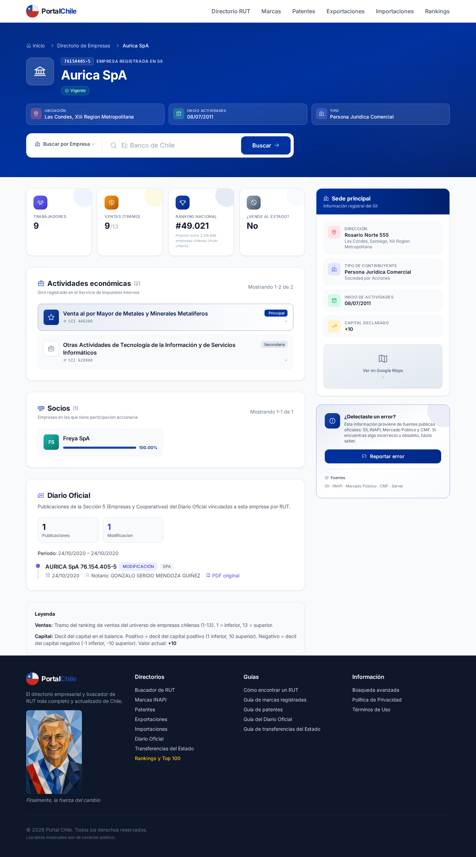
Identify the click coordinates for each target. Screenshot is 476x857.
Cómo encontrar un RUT (271, 690)
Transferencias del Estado (164, 748)
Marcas (271, 11)
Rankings (437, 11)
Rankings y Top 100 (158, 758)
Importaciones (395, 11)
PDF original (225, 575)
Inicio (39, 45)
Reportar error (387, 456)
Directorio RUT (231, 11)
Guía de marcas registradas (275, 700)
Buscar (261, 145)
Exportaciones (346, 11)
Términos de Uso (371, 709)
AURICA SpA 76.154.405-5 (81, 566)
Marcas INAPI (151, 700)
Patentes (303, 11)
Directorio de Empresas (83, 45)
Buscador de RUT (155, 690)
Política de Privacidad (377, 700)
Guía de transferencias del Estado (282, 729)
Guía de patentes (263, 709)
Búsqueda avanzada (375, 690)
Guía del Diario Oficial (268, 719)
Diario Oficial (149, 739)
